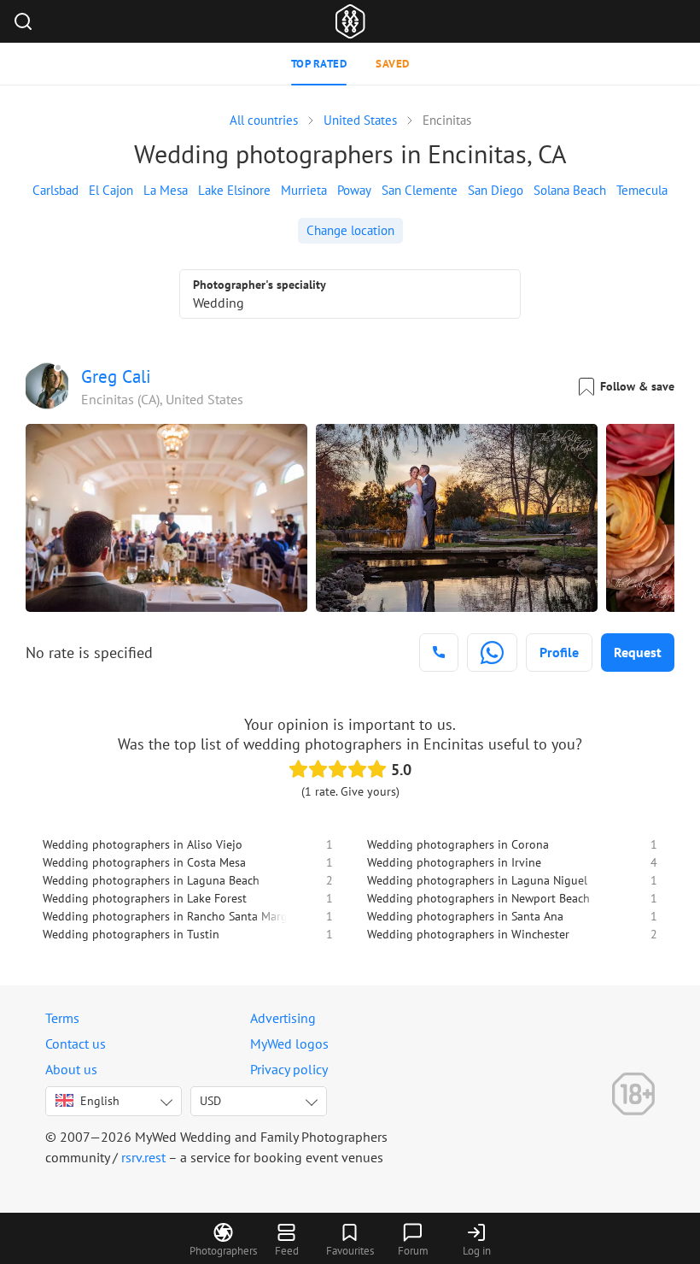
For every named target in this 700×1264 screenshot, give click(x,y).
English (100, 1100)
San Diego (495, 190)
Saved (393, 63)
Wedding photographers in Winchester (468, 934)
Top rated (319, 63)
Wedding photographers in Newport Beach (478, 898)
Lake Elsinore (234, 190)
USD (210, 1100)
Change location (350, 230)
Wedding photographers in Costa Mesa (144, 862)
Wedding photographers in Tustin (131, 934)
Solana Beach (570, 190)
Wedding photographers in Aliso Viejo (142, 844)
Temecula (642, 190)
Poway (354, 190)
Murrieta (304, 190)
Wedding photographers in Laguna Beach (151, 880)
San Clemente (420, 190)
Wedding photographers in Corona (458, 844)
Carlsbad (55, 190)
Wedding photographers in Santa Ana (465, 916)
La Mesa (165, 190)
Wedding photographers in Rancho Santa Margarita (177, 916)
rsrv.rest (143, 1157)
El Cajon (111, 190)
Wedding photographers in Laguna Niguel (477, 880)
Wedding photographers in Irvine (454, 862)
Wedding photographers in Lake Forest (145, 898)
